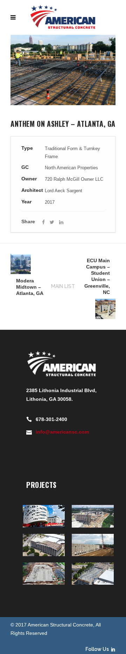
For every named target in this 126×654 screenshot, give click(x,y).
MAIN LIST (63, 286)
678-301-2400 (51, 419)
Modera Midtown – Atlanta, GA (29, 287)
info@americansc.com (62, 432)
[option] (62, 70)
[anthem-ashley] (62, 70)
